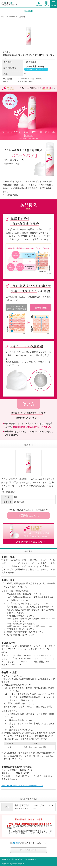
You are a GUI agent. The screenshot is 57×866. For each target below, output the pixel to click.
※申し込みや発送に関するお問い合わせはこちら (22, 785)
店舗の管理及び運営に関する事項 (13, 864)
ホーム (12, 17)
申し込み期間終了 (28, 850)
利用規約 (16, 843)
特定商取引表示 (17, 859)
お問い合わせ (29, 859)
